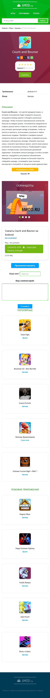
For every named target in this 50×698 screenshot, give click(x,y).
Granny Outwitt (25, 403)
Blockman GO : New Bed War (25, 369)
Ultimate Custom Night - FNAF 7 (25, 471)
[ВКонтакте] (18, 57)
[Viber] (28, 57)
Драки (25, 338)
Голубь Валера (25, 582)
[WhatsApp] (31, 57)
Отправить (25, 306)
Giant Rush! (25, 617)
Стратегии (25, 440)
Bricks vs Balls (25, 651)
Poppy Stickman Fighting (25, 548)
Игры (13, 13)
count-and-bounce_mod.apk (22, 249)
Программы (24, 13)
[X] (25, 57)
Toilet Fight (25, 334)
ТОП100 (36, 13)
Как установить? (11, 238)
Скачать (25, 74)
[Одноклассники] (21, 57)
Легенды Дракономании (25, 437)
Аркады (25, 372)
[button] (20, 217)
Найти (42, 21)
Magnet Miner (25, 514)
